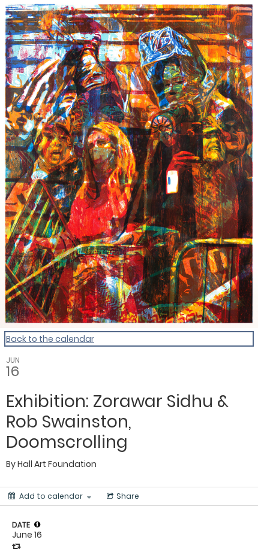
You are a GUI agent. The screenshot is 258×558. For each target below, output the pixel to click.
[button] (37, 524)
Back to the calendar (50, 339)
